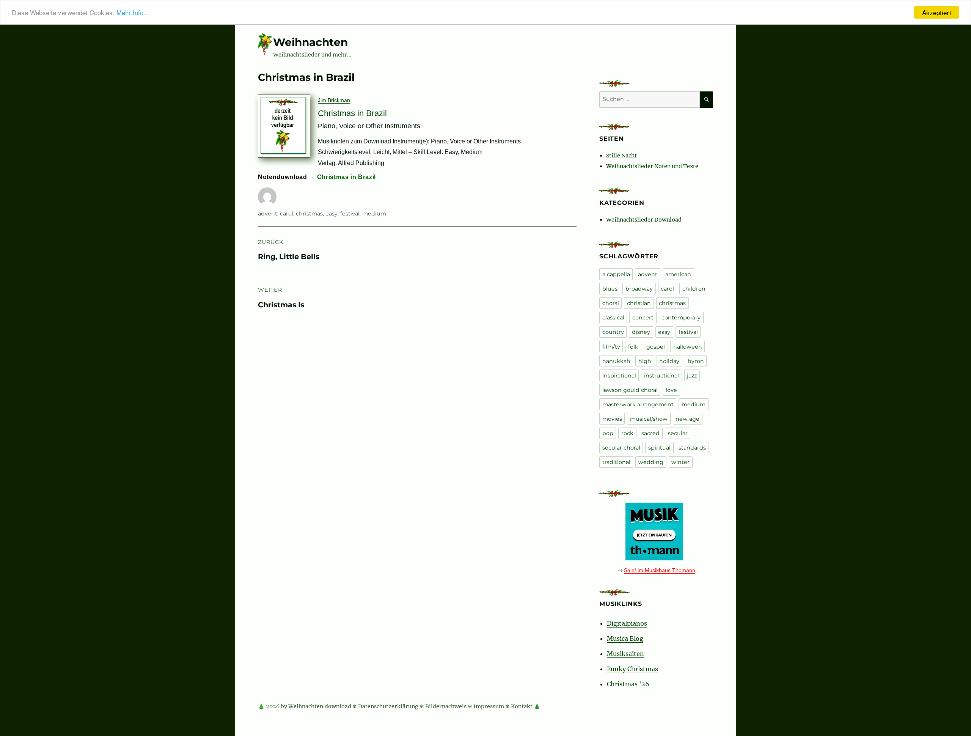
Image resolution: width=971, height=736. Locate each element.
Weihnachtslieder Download (644, 219)
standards (692, 447)
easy (331, 213)
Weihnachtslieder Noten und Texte (652, 166)
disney (641, 332)
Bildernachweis (446, 706)
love (671, 390)
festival (350, 213)
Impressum (488, 706)
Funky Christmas (632, 669)
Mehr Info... (132, 12)
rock (627, 433)
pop (607, 433)
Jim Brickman (334, 100)
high (644, 361)
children (693, 288)
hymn (696, 361)
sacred (650, 433)
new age (687, 418)
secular (678, 433)
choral (610, 303)
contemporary (681, 317)
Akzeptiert (936, 12)
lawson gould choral (630, 390)
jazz (692, 375)
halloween (687, 346)
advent (267, 213)
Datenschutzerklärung (388, 706)
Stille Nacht (621, 155)
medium (374, 213)
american (678, 274)
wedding (650, 462)
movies (612, 418)
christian (639, 303)
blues (609, 288)
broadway (639, 288)
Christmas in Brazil (346, 176)
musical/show (649, 418)
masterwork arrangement (638, 404)
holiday (669, 361)
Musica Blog (625, 638)
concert (643, 317)
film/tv (611, 346)
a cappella (616, 274)
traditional (616, 462)
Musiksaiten (625, 653)
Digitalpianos (627, 623)
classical (613, 317)
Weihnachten (310, 42)
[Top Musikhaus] (656, 531)
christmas (309, 213)
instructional (661, 375)
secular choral (621, 447)
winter (680, 462)
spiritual (659, 447)
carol (286, 213)
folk (633, 346)
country (613, 332)
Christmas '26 (628, 684)
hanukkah (616, 361)
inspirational (619, 375)
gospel (655, 346)
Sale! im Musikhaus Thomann (659, 570)
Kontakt (522, 706)
